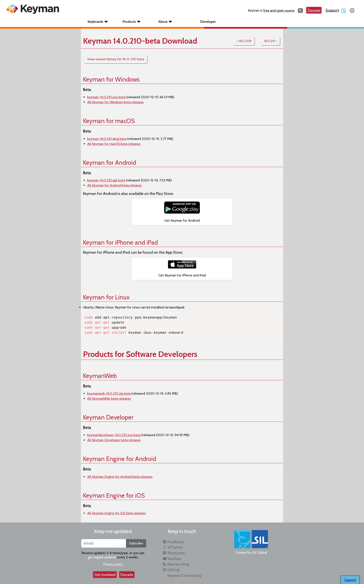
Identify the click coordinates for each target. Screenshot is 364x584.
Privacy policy (113, 564)
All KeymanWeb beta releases (109, 398)
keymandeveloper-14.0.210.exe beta (114, 435)
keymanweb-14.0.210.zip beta (109, 393)
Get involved (104, 574)
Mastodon (176, 553)
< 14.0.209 (243, 41)
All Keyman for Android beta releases (114, 185)
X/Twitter (175, 547)
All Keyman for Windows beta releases (115, 102)
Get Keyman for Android (182, 220)
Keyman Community (184, 575)
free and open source (278, 10)
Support (332, 10)
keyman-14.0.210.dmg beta (106, 139)
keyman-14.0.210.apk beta (106, 180)
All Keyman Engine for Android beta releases (120, 477)
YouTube (174, 558)
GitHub (173, 569)
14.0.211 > (270, 41)
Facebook (175, 541)
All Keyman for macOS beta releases (114, 144)
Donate (314, 10)
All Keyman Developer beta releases (114, 440)
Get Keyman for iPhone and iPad (182, 275)
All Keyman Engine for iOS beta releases (116, 513)
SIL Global (259, 553)
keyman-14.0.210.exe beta (106, 97)
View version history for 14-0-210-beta (115, 59)
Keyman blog (178, 564)
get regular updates (102, 557)
